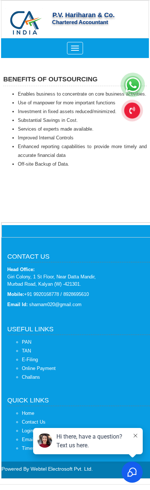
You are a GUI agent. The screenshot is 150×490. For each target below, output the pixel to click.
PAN (26, 342)
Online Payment (39, 368)
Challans (31, 377)
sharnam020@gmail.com (55, 304)
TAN (26, 351)
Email (28, 439)
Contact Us (34, 422)
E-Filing (30, 359)
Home (28, 413)
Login (27, 430)
